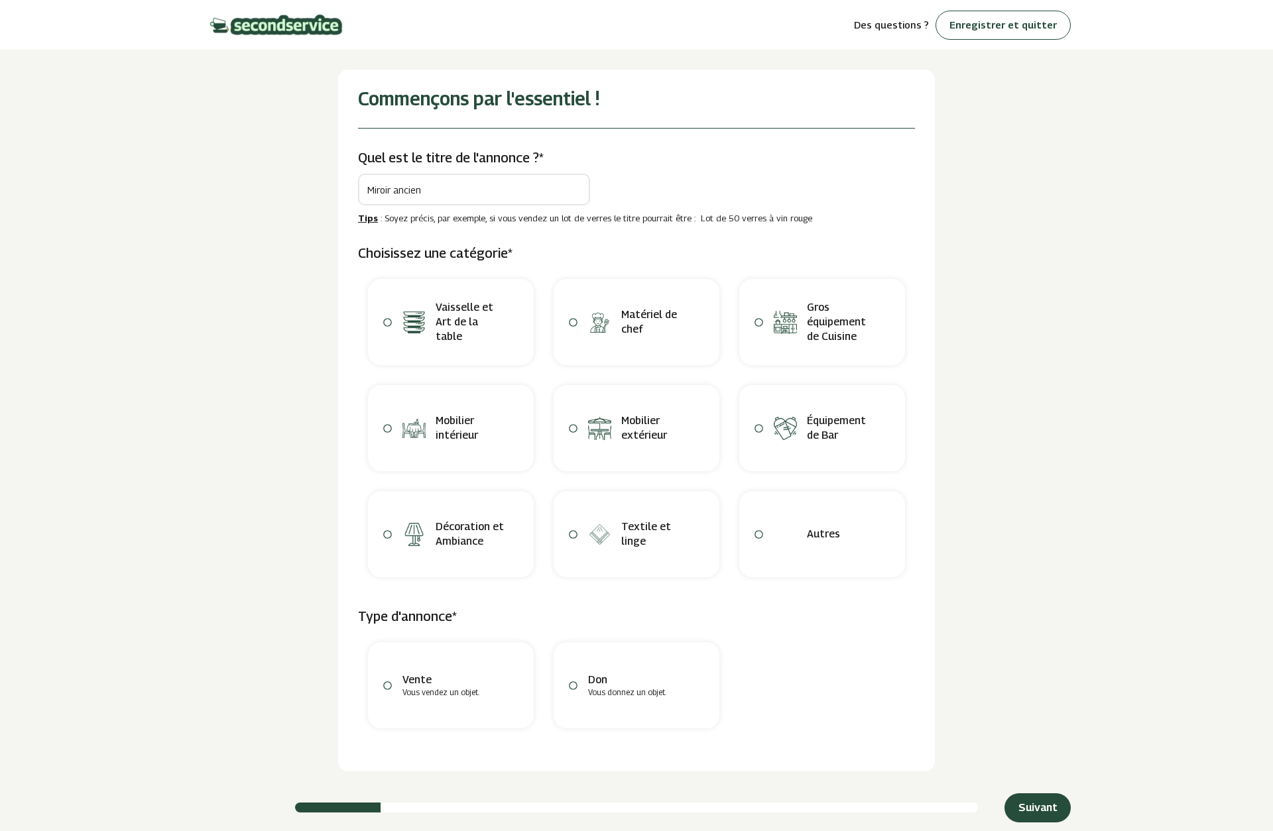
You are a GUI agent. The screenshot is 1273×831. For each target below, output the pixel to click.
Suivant (1038, 807)
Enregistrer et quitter (1003, 24)
